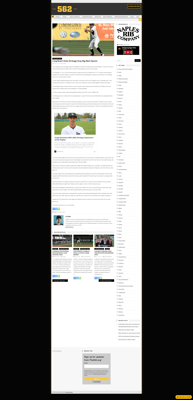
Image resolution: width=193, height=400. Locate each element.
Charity (120, 117)
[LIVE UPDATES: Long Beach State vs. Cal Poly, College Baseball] (83, 241)
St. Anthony (121, 263)
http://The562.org (69, 227)
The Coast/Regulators (123, 279)
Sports (64, 16)
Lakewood (120, 182)
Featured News (121, 150)
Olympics (120, 218)
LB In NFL (120, 192)
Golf (119, 156)
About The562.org (107, 16)
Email (85, 363)
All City (119, 72)
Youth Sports (121, 315)
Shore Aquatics (121, 240)
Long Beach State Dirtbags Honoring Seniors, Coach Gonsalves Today (60, 253)
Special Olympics (122, 257)
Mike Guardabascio (108, 256)
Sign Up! (96, 379)
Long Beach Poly (122, 198)
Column (120, 124)
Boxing (120, 101)
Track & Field (121, 289)
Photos (132, 16)
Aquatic (120, 75)
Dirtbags (63, 212)
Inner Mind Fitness (122, 169)
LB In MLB (120, 185)
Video (137, 16)
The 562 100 (98, 16)
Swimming (120, 273)
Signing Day (121, 244)
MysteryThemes (69, 392)
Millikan (120, 208)
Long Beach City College (123, 195)
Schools (57, 16)
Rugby (119, 234)
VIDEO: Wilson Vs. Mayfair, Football (126, 330)
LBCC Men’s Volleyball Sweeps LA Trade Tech (61, 280)
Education (120, 143)
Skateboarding (121, 247)
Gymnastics (121, 159)
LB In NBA (120, 189)
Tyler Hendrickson (86, 256)
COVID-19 (120, 130)
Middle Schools (121, 205)
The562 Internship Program (121, 16)
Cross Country (121, 134)
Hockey (120, 166)
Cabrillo (120, 104)
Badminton (120, 88)
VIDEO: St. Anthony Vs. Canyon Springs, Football (129, 333)
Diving (119, 137)
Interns (120, 172)
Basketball (120, 95)
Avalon (120, 85)
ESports (120, 146)
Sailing (119, 237)
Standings (120, 266)
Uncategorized (121, 292)
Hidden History (121, 163)
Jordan (119, 176)
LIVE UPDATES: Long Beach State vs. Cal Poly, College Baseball (81, 253)
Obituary (120, 214)
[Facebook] (54, 209)
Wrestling (120, 312)
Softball (120, 253)
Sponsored (121, 260)
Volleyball (120, 299)
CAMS (119, 111)
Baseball (59, 212)
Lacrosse (120, 179)
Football (120, 153)
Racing (119, 227)
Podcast (120, 224)
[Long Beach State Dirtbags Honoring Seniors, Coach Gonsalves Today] (62, 241)
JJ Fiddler (64, 63)
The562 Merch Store (87, 16)
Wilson (107, 249)
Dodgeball (120, 140)
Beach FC (120, 98)
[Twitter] (56, 209)
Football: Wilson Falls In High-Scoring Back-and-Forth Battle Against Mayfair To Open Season (129, 325)
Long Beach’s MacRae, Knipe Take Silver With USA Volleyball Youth (103, 253)
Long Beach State (57, 58)
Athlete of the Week (122, 82)
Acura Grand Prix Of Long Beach (125, 69)
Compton (120, 127)
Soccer (120, 250)
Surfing (120, 270)
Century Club (121, 114)
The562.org (121, 282)
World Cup (120, 308)
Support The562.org (75, 16)
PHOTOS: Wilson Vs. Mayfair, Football (126, 339)
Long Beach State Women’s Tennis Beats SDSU (107, 280)
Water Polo (120, 302)
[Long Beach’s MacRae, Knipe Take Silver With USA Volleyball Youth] (104, 241)
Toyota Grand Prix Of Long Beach (125, 286)
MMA (119, 211)
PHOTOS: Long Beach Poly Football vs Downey (128, 336)
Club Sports (121, 121)
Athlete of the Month (123, 79)
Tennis (119, 276)
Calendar (120, 108)
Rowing (120, 231)
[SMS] (59, 209)
